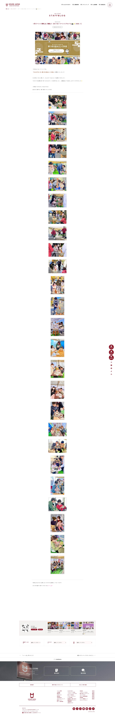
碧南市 (93, 693)
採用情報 (81, 697)
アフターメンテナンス (71, 696)
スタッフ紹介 (34, 629)
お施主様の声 (59, 697)
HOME (8, 8)
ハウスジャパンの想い (71, 692)
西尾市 (93, 696)
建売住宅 (102, 4)
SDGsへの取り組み (83, 684)
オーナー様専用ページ (84, 698)
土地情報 (94, 4)
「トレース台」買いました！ (28, 655)
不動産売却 (70, 701)
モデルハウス (59, 694)
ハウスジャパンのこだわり (72, 693)
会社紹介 (32, 684)
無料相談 (111, 358)
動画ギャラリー (59, 700)
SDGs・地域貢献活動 (83, 696)
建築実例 (75, 4)
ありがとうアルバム (57, 27)
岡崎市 (93, 698)
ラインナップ (84, 4)
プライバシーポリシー (84, 700)
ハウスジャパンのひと (84, 692)
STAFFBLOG (58, 659)
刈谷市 (93, 692)
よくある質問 (70, 697)
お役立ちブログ (70, 702)
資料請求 (111, 347)
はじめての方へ (66, 4)
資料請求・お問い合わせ (72, 698)
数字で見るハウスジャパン (57, 684)
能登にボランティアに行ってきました (85, 655)
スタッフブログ (13, 8)
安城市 (93, 694)
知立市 (93, 697)
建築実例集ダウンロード (72, 700)
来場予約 (111, 353)
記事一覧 (40, 629)
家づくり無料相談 (60, 701)
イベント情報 (59, 690)
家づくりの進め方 (71, 694)
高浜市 (93, 690)
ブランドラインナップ (61, 698)
